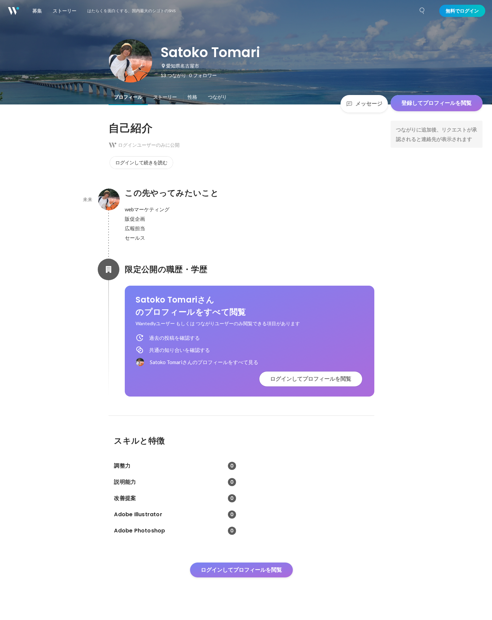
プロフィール (128, 97)
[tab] (128, 97)
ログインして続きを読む (141, 162)
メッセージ (368, 104)
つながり (217, 97)
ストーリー (165, 97)
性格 (192, 97)
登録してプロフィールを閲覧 (436, 103)
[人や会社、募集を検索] (422, 11)
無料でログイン (462, 10)
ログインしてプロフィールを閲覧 (310, 379)
